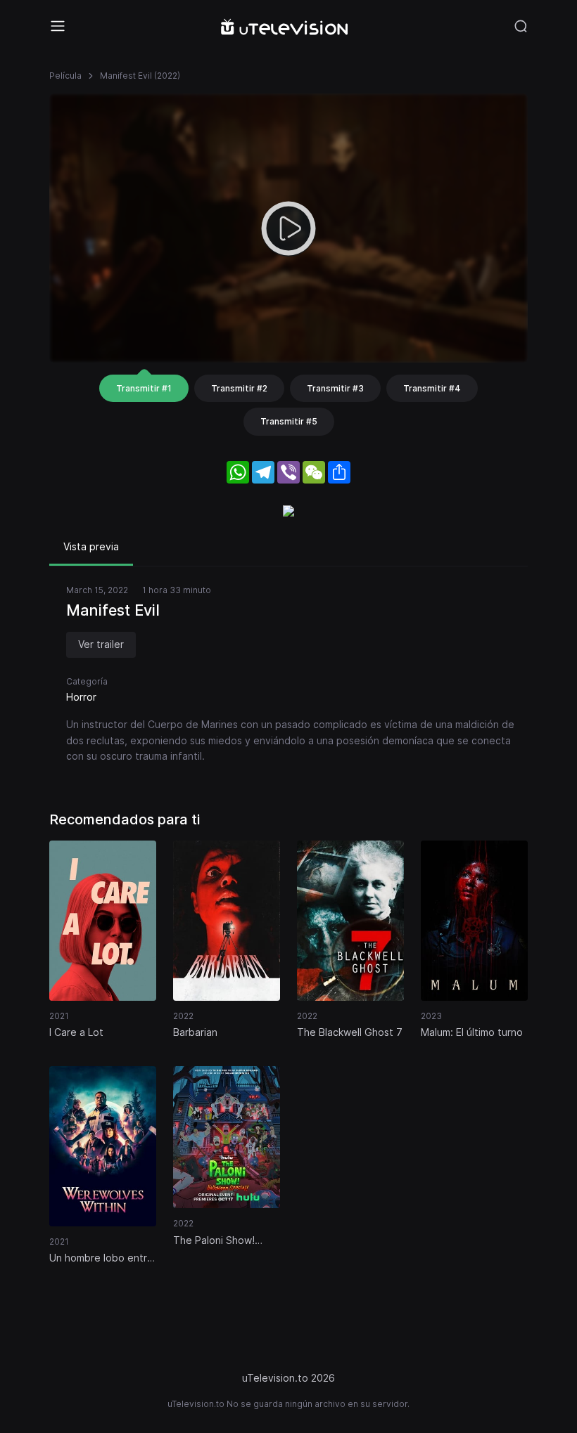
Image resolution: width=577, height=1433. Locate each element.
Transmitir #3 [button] (335, 388)
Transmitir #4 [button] (432, 388)
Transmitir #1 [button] (144, 388)
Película (65, 75)
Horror (81, 697)
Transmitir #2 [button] (239, 388)
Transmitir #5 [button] (288, 421)
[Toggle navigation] (57, 26)
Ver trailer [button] (101, 644)
